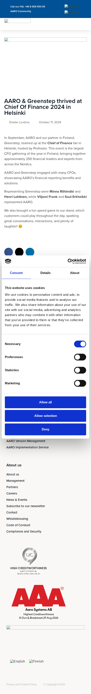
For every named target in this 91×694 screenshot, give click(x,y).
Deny (45, 429)
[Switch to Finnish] (71, 12)
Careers (11, 493)
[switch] (80, 357)
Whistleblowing (17, 518)
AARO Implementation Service (27, 447)
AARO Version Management (25, 441)
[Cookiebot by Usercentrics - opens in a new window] (67, 261)
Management (15, 480)
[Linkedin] (8, 681)
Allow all (45, 402)
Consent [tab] (16, 273)
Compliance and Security (23, 531)
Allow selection (45, 415)
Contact (11, 512)
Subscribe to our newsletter (25, 506)
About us (12, 474)
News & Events (16, 499)
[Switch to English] (71, 6)
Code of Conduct (18, 525)
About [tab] (74, 273)
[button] (83, 24)
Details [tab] (45, 273)
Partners (12, 487)
